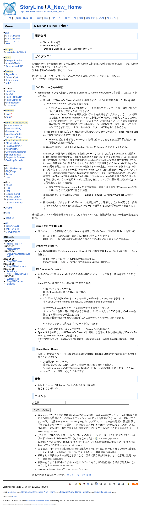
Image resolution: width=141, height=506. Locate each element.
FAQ (8, 171)
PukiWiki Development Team (37, 501)
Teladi (9, 80)
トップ (7, 18)
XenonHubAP (12, 149)
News (7, 213)
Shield (23, 52)
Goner (9, 128)
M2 (11, 38)
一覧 (74, 18)
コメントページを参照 (79, 475)
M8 (18, 35)
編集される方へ (13, 226)
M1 (14, 38)
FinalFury (17, 125)
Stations (9, 71)
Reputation (17, 97)
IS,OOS (10, 94)
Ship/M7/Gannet (15, 281)
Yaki (8, 83)
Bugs (13, 171)
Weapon (9, 49)
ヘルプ (101, 18)
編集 (18, 18)
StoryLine (32, 7)
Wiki (7, 223)
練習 (17, 232)
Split (16, 77)
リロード (55, 18)
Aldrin (19, 134)
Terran (15, 80)
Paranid (9, 77)
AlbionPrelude (12, 143)
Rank (8, 99)
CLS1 (8, 117)
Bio (20, 60)
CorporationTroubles (16, 157)
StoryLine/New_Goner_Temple (74, 492)
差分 (32, 18)
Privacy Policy (36, 504)
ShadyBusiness (13, 154)
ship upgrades (13, 102)
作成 (8, 191)
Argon (9, 74)
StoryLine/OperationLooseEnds (18, 255)
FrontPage (12, 271)
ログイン (111, 18)
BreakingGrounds (14, 160)
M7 (18, 38)
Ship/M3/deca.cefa (102, 492)
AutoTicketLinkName (17, 274)
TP (14, 41)
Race (8, 97)
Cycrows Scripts (14, 199)
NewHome (11, 134)
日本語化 (9, 218)
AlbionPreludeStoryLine (16, 140)
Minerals (10, 63)
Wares (8, 57)
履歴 (39, 18)
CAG (8, 114)
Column (8, 207)
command (10, 105)
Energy (9, 60)
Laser (8, 52)
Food (15, 60)
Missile (15, 52)
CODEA (16, 196)
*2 (11, 117)
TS (7, 41)
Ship (7, 33)
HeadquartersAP (14, 146)
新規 (67, 18)
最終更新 (90, 18)
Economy (10, 91)
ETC (8, 44)
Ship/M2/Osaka (14, 261)
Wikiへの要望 (12, 229)
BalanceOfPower (14, 137)
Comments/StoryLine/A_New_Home (38, 492)
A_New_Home (64, 7)
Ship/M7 (11, 284)
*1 (11, 113)
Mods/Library (13, 249)
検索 (81, 18)
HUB (14, 128)
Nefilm (14, 497)
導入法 (9, 185)
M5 (7, 35)
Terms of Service (48, 504)
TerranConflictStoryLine (16, 122)
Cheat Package (15, 202)
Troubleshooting (13, 168)
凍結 (25, 18)
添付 (46, 18)
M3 (14, 35)
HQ (19, 128)
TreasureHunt (12, 131)
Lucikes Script (13, 194)
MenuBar (10, 232)
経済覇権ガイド (15, 243)
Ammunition (12, 66)
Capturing (16, 99)
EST (9, 196)
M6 (7, 38)
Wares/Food (13, 279)
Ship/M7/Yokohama (16, 266)
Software (9, 110)
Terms (9, 174)
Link (8, 177)
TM (17, 41)
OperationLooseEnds (16, 151)
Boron (15, 74)
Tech (17, 63)
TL (10, 41)
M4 (11, 35)
